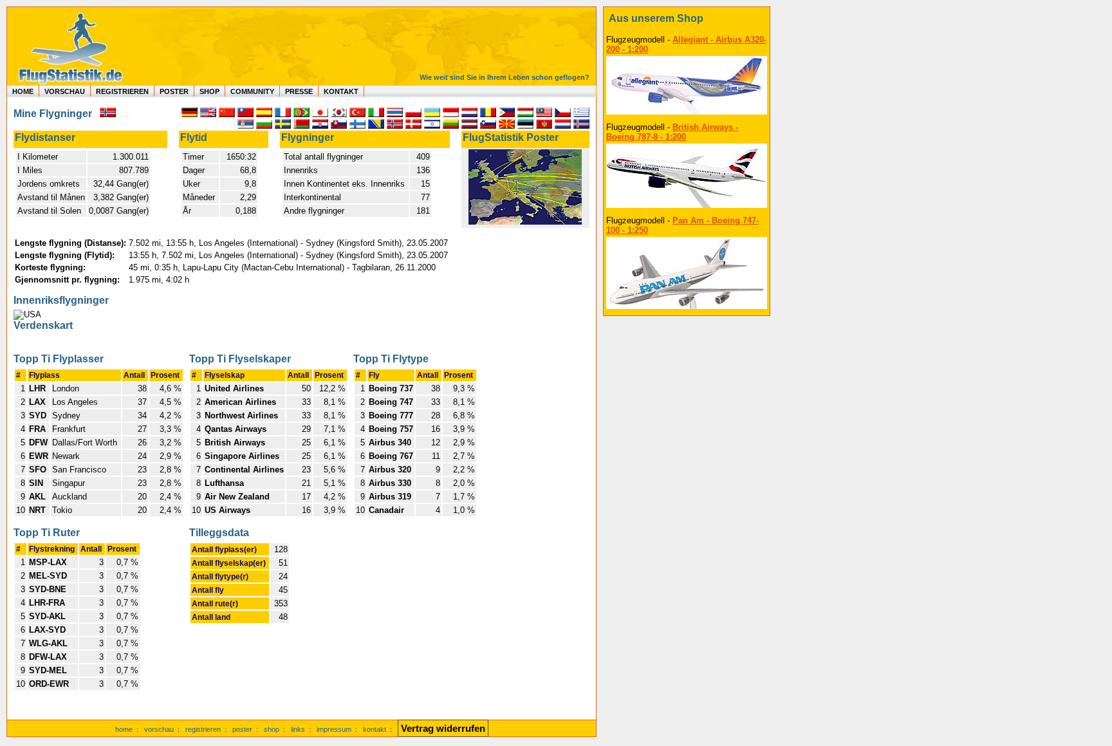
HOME (22, 91)
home (124, 729)
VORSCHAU (64, 91)
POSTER (174, 91)
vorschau (159, 729)
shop (271, 729)
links (298, 729)
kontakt (374, 729)
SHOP (209, 91)
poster (242, 729)
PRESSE (299, 91)
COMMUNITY (252, 91)
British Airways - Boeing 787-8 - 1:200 (672, 132)
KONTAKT (341, 91)
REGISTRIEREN (122, 91)
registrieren (203, 729)
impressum (334, 729)
